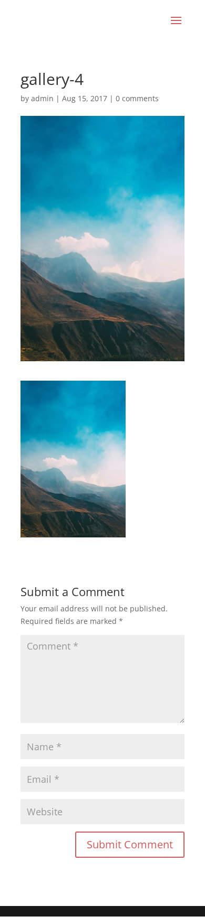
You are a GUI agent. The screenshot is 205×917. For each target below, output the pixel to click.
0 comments (137, 98)
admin (42, 98)
